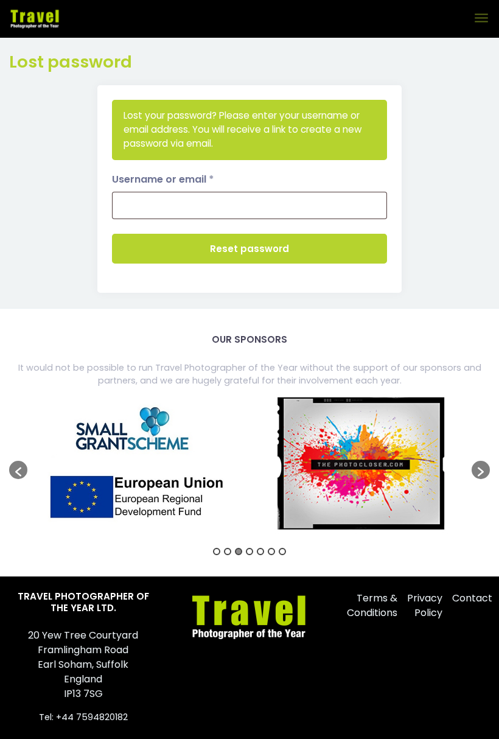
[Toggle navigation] (482, 18)
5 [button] (260, 551)
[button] (18, 470)
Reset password (249, 248)
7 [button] (282, 551)
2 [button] (227, 551)
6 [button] (271, 551)
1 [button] (216, 551)
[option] (138, 464)
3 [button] (238, 551)
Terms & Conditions (372, 605)
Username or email (185, 179)
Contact (472, 598)
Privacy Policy (424, 605)
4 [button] (249, 551)
